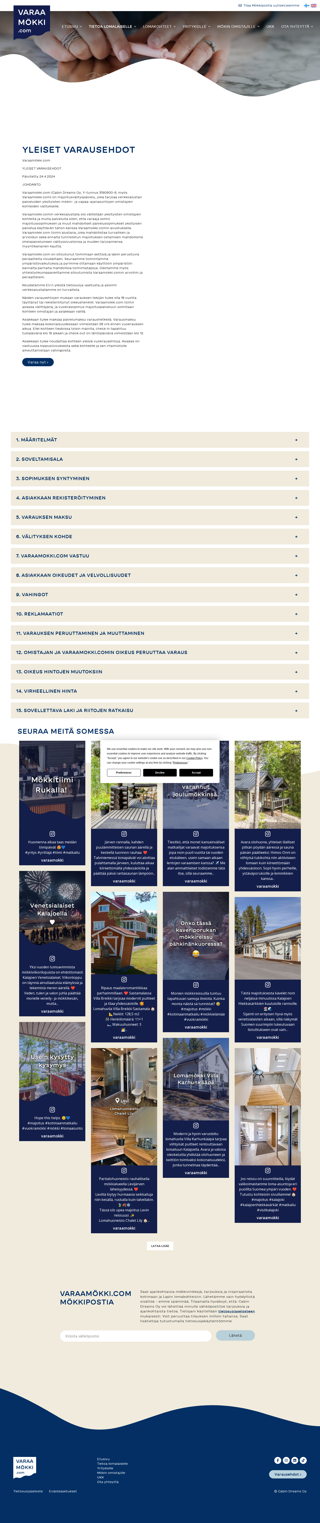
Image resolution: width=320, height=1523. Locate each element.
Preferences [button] (180, 762)
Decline (160, 772)
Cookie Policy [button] (194, 757)
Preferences (123, 772)
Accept (196, 772)
